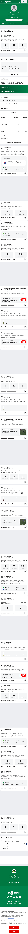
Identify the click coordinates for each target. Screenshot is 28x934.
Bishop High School (14, 875)
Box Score (3, 50)
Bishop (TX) (14, 14)
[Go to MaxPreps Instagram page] (14, 897)
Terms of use (9, 906)
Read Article (4, 305)
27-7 (6, 229)
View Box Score (6, 848)
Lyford (2, 691)
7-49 (23, 154)
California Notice (18, 906)
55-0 (22, 493)
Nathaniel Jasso (13, 12)
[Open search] (19, 2)
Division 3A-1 (6, 97)
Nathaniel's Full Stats (11, 50)
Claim (9, 19)
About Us (10, 901)
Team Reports (5, 298)
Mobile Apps (17, 901)
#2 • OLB (14, 17)
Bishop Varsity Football (14, 68)
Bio (7, 23)
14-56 (11, 317)
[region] (14, 920)
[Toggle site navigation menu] (2, 2)
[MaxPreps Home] (8, 2)
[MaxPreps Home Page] (9, 27)
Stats (10, 23)
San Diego (20, 401)
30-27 (11, 403)
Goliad (2, 40)
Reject (14, 931)
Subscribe (9, 903)
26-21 (18, 583)
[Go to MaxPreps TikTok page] (8, 897)
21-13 (11, 736)
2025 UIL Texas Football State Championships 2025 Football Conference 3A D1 (15, 162)
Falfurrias (3, 208)
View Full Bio (13, 74)
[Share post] (25, 50)
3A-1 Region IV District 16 (9, 100)
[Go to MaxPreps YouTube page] (11, 897)
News (14, 23)
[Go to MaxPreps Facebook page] (20, 897)
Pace (25, 821)
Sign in (24, 1)
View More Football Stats (13, 142)
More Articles (11, 305)
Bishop (7, 167)
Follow (18, 19)
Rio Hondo (14, 647)
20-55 (22, 649)
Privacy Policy (17, 903)
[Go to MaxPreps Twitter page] (17, 897)
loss (22, 39)
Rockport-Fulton (4, 756)
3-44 (14, 778)
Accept (14, 927)
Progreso (3, 472)
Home (3, 23)
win (21, 206)
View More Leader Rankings (14, 104)
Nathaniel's (3, 39)
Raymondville (4, 249)
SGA (6, 589)
